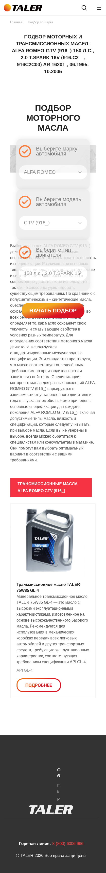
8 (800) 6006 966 (67, 843)
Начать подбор (53, 310)
